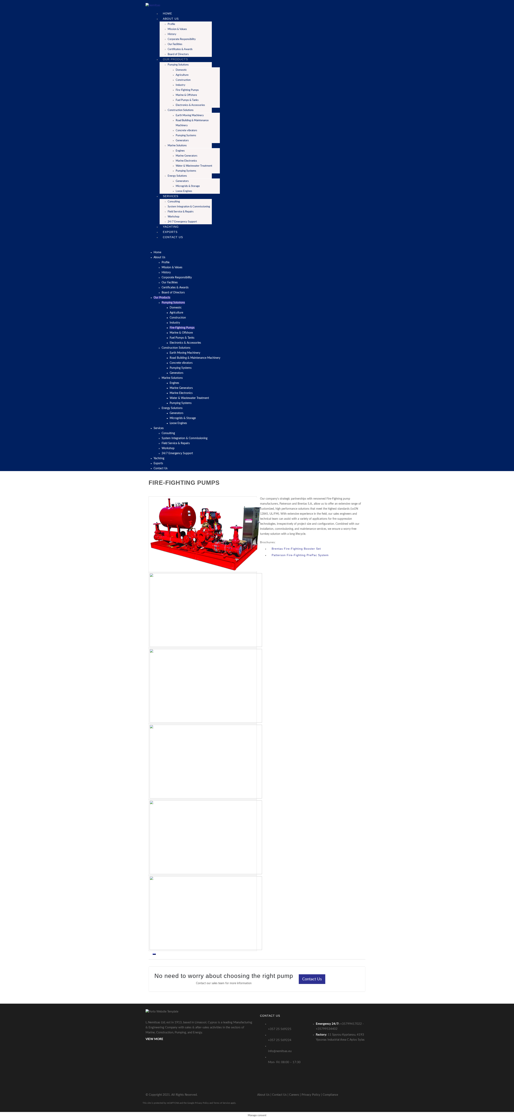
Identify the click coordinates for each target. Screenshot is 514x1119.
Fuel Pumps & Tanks (187, 100)
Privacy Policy (311, 1094)
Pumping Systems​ (186, 135)
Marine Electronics (186, 161)
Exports (158, 463)
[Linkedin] (365, 1094)
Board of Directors (173, 292)
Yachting (159, 458)
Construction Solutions (181, 110)
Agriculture (182, 75)
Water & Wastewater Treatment (194, 166)
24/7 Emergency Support (182, 221)
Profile (171, 24)
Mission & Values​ (177, 29)
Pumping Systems (186, 171)
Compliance (330, 1094)
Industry (180, 85)
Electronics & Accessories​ (190, 105)
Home (157, 252)
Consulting (174, 201)
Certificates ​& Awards (180, 49)
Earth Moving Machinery (190, 115)
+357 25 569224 (279, 1040)
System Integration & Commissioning (189, 206)
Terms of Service (221, 1103)
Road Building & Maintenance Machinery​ (195, 358)
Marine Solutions (177, 145)
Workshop (173, 216)
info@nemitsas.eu (280, 1051)
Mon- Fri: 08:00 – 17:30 (284, 1062)
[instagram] (359, 1094)
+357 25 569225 (279, 1029)
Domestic (181, 70)
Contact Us (173, 237)
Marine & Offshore (186, 95)
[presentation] (150, 954)
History (172, 34)
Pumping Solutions (178, 65)
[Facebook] (352, 1094)
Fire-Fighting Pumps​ (187, 90)
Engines (180, 151)
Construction (183, 80)
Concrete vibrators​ (186, 130)
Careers (294, 1094)
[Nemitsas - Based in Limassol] (153, 5)
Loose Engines (184, 191)
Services (170, 196)
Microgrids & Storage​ (188, 186)
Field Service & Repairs (181, 211)
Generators (182, 140)
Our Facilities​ (175, 44)
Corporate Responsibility (182, 39)
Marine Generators (186, 156)
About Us (171, 18)
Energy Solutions (177, 176)
